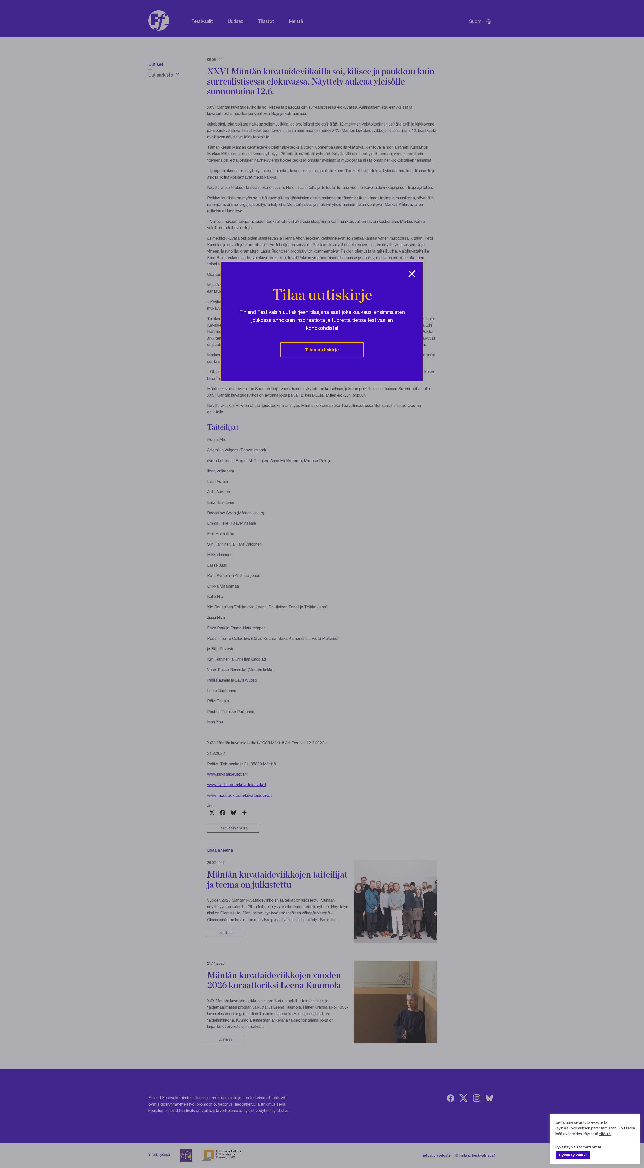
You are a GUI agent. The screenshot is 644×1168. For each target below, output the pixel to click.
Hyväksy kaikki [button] (573, 1155)
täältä (605, 1133)
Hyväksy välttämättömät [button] (578, 1147)
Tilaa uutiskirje (322, 349)
